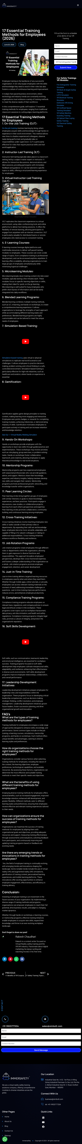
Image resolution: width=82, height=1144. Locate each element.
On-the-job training (9, 128)
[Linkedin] (43, 1117)
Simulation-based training (12, 358)
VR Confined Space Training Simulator (64, 109)
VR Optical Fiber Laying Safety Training (65, 119)
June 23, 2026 (9, 45)
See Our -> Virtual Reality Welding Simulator (19, 434)
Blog (22, 45)
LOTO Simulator (63, 95)
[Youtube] (43, 1122)
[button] (4, 959)
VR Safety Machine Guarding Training (64, 114)
